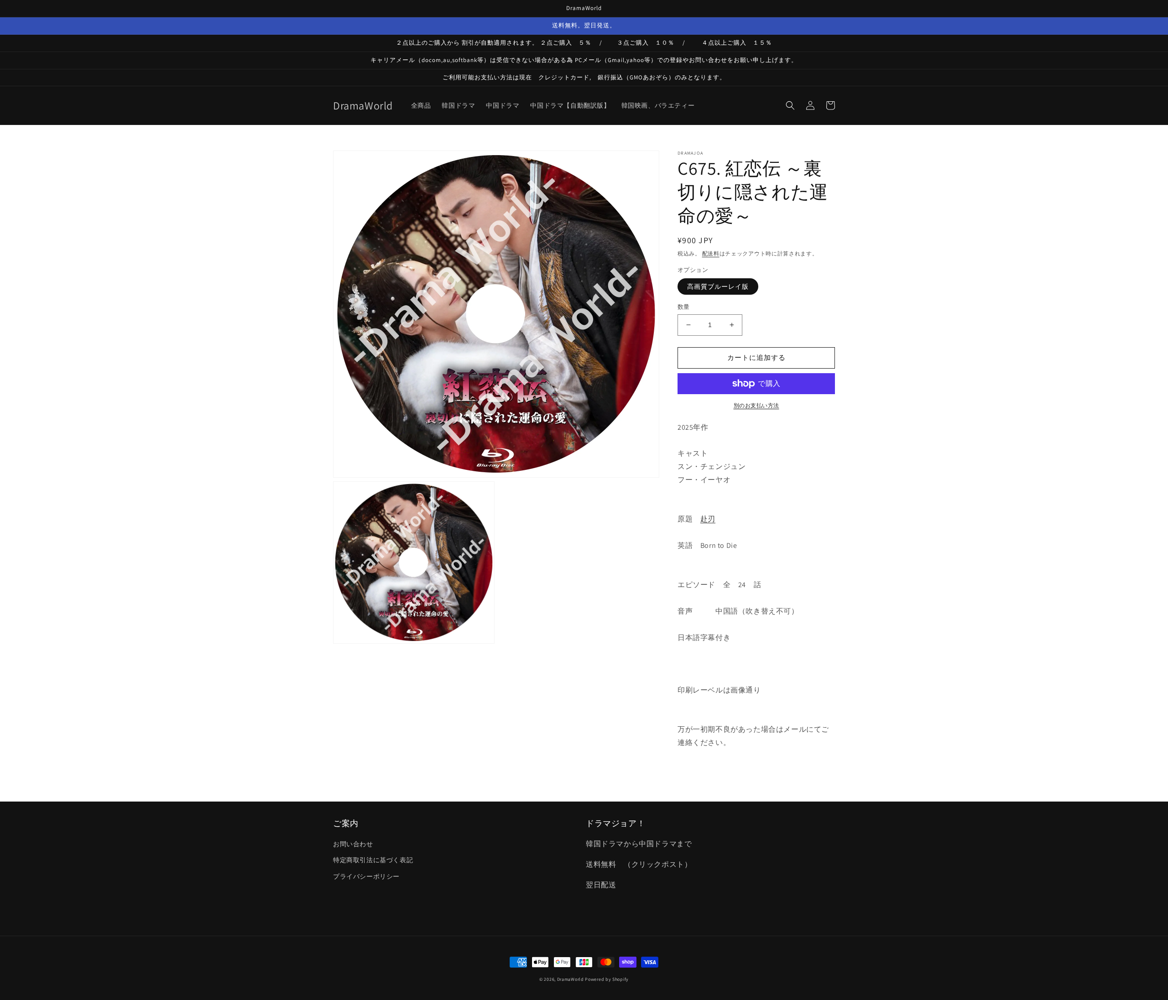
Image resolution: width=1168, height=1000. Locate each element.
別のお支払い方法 (756, 405)
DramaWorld (570, 979)
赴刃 (707, 519)
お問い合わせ (353, 844)
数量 (684, 307)
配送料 (711, 253)
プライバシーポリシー (366, 876)
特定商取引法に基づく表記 (373, 860)
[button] (790, 105)
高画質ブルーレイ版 (718, 286)
